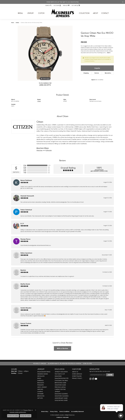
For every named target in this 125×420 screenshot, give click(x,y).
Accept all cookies (25, 415)
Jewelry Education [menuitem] (61, 371)
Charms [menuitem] (40, 391)
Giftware (49, 150)
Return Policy (44, 411)
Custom (41, 13)
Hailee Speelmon (26, 253)
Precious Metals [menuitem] (60, 387)
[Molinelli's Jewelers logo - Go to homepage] (62, 13)
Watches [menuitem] (40, 389)
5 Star (24, 165)
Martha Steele (25, 284)
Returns (97, 73)
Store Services (77, 374)
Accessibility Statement (77, 411)
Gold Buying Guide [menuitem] (61, 400)
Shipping (86, 73)
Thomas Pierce (25, 239)
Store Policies (77, 376)
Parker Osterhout (26, 210)
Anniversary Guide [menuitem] (61, 398)
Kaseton (23, 270)
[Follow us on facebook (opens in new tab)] (93, 379)
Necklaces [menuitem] (41, 376)
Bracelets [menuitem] (40, 382)
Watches (39, 150)
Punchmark (66, 417)
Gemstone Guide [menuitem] (60, 385)
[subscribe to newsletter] (110, 374)
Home (12, 22)
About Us (75, 371)
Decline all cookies (13, 415)
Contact (105, 13)
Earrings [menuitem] (40, 380)
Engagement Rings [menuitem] (43, 371)
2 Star (24, 170)
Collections (84, 13)
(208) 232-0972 (45, 85)
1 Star (24, 172)
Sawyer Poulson (25, 323)
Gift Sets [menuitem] (40, 398)
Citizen (39, 101)
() (49, 165)
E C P (22, 223)
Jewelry (30, 13)
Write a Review (62, 348)
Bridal (20, 13)
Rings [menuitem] (39, 378)
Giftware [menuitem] (40, 393)
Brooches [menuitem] (40, 396)
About (95, 13)
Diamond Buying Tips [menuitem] (61, 378)
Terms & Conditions (64, 411)
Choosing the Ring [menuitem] (61, 380)
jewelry (17, 22)
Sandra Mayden (25, 308)
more (108, 52)
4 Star (24, 167)
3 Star (24, 169)
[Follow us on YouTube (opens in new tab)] (96, 379)
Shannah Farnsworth (27, 196)
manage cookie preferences (18, 412)
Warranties (108, 73)
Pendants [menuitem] (40, 385)
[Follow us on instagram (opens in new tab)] (90, 379)
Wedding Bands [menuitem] (42, 374)
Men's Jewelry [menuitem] (42, 387)
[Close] (123, 2)
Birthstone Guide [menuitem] (60, 382)
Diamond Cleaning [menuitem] (61, 393)
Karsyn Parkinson (26, 180)
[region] (45, 53)
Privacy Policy (77, 378)
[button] (48, 5)
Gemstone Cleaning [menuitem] (61, 396)
